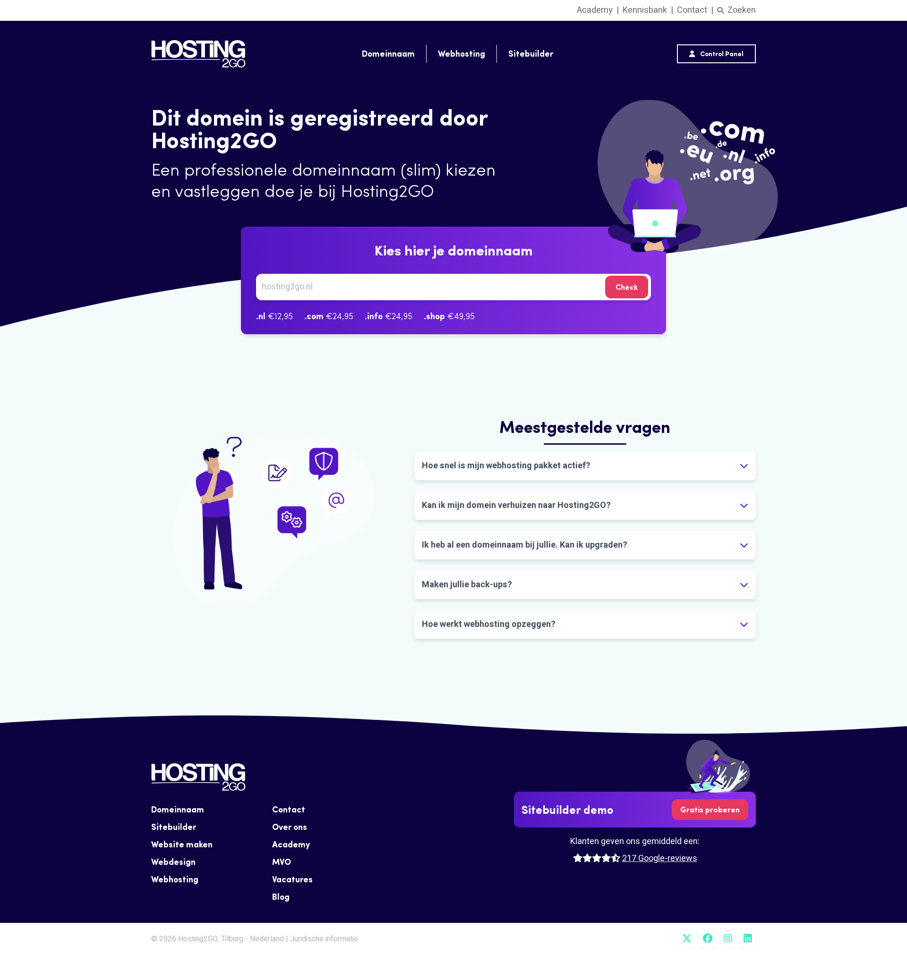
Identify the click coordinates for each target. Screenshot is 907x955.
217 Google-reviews (659, 858)
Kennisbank (645, 10)
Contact (692, 10)
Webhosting (461, 53)
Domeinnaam (388, 53)
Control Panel (721, 54)
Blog (281, 896)
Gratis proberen (710, 809)
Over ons (289, 826)
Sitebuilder (530, 53)
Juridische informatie (324, 939)
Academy (595, 10)
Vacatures (292, 879)
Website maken (182, 844)
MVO (281, 861)
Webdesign (173, 861)
